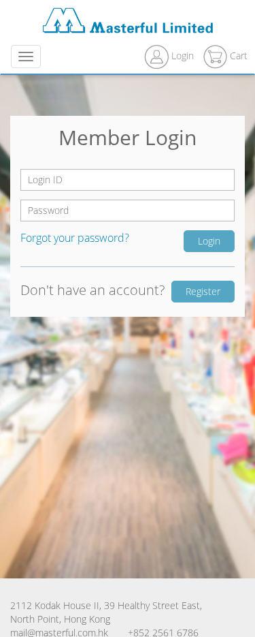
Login (183, 55)
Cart (237, 55)
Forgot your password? (74, 237)
